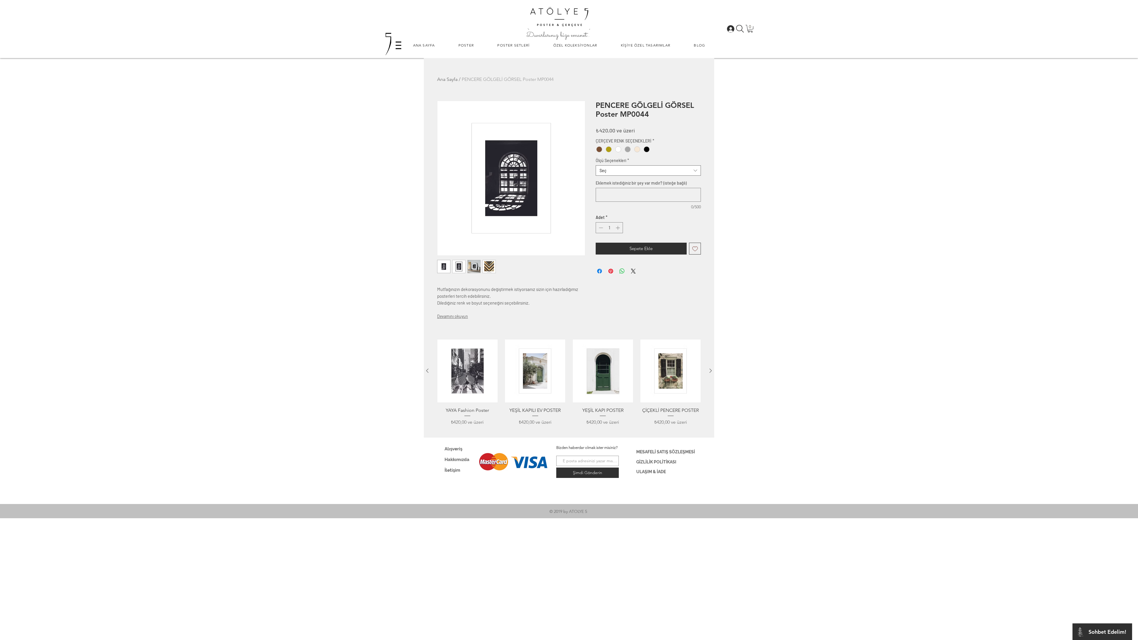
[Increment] (618, 228)
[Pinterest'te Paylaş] (610, 271)
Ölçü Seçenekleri (612, 160)
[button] (466, 45)
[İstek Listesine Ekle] (695, 249)
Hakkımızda (457, 459)
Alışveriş (453, 449)
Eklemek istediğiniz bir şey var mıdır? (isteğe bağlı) (641, 182)
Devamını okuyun (452, 316)
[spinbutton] (609, 228)
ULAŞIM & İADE (651, 471)
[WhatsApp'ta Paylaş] (622, 271)
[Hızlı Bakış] (467, 371)
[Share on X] (633, 271)
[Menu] (398, 45)
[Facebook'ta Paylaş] (599, 271)
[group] (569, 386)
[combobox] (648, 170)
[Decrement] (600, 228)
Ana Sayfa (447, 79)
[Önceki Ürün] (427, 370)
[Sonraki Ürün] (710, 370)
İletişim (452, 470)
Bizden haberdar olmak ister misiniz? (587, 447)
